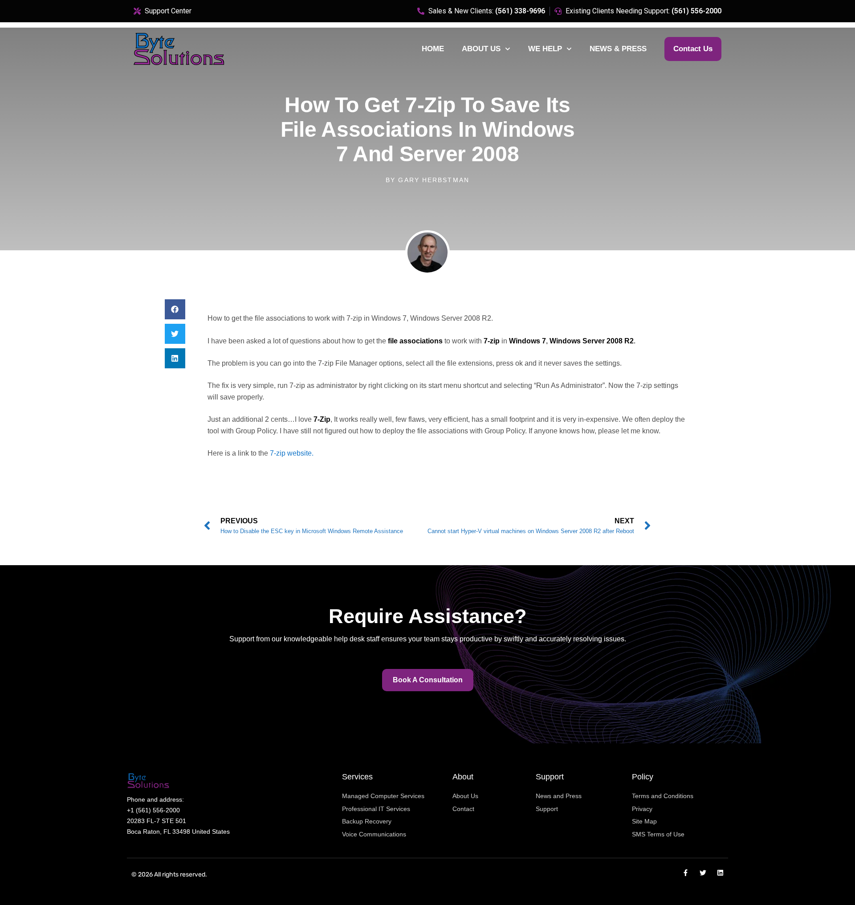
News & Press (618, 49)
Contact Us (692, 49)
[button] (175, 309)
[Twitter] (703, 872)
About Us (481, 49)
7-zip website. (292, 453)
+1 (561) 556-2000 (153, 810)
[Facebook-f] (685, 872)
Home (433, 49)
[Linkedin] (720, 872)
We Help (545, 49)
